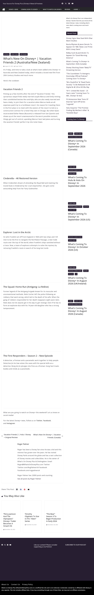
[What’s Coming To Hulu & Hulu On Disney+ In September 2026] (72, 157)
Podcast (86, 206)
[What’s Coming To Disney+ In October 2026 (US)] (72, 227)
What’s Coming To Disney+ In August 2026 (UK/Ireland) (77, 280)
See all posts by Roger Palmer (29, 479)
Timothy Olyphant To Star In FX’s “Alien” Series (32, 517)
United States (72, 173)
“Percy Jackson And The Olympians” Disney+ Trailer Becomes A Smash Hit (9, 520)
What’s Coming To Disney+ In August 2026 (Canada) (77, 311)
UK (76, 274)
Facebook (47, 420)
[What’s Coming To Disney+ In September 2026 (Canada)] (72, 124)
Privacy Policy (27, 584)
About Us (5, 584)
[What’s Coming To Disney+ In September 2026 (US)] (72, 193)
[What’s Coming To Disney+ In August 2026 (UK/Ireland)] (72, 257)
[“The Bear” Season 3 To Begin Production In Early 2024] (53, 502)
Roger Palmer (18, 66)
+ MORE (75, 9)
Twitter (39, 420)
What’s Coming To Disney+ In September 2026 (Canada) (77, 145)
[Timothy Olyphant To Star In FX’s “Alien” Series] (32, 502)
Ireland (86, 270)
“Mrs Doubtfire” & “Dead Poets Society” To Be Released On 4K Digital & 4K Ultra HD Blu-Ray (78, 84)
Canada (71, 133)
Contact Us (15, 584)
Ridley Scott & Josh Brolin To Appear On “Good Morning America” (77, 55)
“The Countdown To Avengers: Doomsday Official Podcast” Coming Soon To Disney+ (78, 76)
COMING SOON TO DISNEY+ (29, 9)
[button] (39, 9)
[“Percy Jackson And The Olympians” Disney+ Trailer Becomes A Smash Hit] (10, 502)
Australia (6, 54)
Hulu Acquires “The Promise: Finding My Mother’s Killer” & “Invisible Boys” (77, 110)
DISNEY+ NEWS (13, 9)
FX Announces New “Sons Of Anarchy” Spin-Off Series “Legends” (77, 101)
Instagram (11, 423)
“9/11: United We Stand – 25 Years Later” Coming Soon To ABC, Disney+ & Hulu (77, 93)
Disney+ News (14, 54)
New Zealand (23, 54)
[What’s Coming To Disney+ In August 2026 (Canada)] (72, 291)
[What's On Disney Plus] (3, 9)
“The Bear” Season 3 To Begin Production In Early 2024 (53, 517)
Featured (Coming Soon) (75, 137)
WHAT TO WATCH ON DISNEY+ (52, 9)
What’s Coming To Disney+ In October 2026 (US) (78, 247)
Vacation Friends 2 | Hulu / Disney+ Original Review (17, 435)
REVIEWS (67, 9)
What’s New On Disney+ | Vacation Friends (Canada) (47, 436)
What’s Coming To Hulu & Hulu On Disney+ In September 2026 (77, 181)
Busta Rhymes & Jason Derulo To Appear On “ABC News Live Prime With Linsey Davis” (79, 46)
